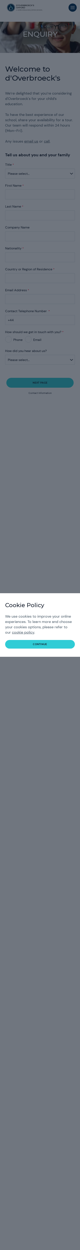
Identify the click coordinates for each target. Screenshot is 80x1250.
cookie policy (23, 632)
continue (40, 644)
